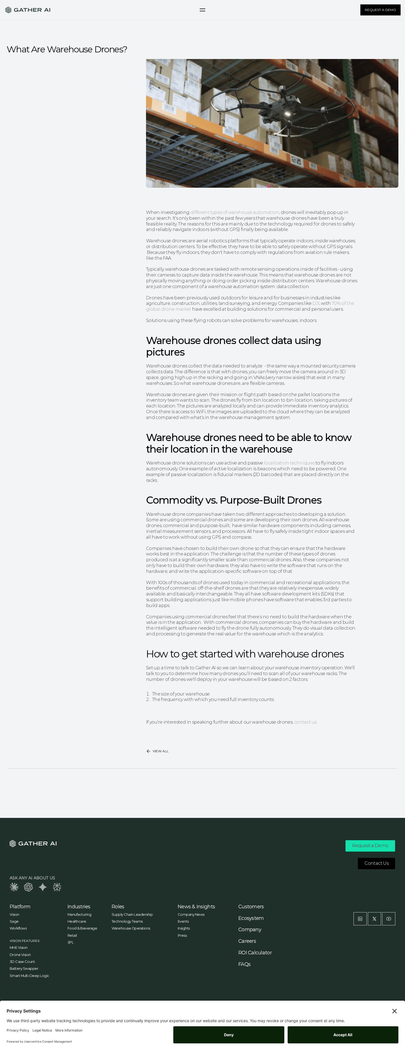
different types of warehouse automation (234, 212)
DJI (315, 303)
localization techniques (289, 463)
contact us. (305, 722)
